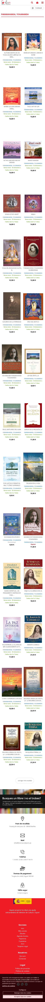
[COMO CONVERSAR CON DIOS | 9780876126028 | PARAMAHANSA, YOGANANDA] (12, 681)
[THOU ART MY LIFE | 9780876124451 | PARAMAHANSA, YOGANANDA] (33, 89)
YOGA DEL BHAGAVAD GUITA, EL (12, 269)
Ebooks (22, 933)
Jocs (22, 944)
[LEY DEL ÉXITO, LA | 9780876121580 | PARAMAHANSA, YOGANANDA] (33, 358)
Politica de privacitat (22, 968)
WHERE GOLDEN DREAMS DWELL (12, 108)
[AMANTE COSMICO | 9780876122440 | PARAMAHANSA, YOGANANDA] (33, 628)
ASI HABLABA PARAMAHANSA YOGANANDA (11, 377)
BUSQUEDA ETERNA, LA (33, 752)
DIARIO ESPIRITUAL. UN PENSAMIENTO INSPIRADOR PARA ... (12, 593)
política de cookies (8, 986)
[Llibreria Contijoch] (5, 3)
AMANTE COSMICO (33, 645)
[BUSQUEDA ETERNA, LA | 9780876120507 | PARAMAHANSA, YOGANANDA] (33, 735)
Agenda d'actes (22, 936)
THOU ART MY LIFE (33, 107)
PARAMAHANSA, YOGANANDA (12, 60)
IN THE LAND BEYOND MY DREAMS (12, 161)
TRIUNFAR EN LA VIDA (33, 483)
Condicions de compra (22, 974)
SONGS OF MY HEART (12, 214)
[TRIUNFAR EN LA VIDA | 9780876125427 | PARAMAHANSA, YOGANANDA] (33, 466)
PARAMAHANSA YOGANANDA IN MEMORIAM (33, 269)
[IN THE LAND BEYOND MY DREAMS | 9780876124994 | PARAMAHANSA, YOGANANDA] (12, 143)
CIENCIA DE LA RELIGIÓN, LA (33, 429)
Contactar (22, 959)
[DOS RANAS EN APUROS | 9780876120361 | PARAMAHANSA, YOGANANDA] (12, 520)
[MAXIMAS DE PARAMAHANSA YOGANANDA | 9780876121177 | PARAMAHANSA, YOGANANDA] (33, 520)
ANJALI (33, 214)
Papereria (22, 939)
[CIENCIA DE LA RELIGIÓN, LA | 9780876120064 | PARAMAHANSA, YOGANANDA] (33, 412)
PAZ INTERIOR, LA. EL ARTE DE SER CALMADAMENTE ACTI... (11, 646)
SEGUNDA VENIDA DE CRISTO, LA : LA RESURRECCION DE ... (33, 700)
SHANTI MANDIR (33, 160)
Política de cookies (22, 971)
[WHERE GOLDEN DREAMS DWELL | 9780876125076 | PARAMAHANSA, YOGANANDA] (12, 89)
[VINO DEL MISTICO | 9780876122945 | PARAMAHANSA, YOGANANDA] (33, 305)
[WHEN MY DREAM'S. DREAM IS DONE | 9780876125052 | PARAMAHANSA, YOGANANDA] (33, 36)
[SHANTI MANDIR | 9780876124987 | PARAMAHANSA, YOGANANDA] (33, 143)
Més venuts (22, 931)
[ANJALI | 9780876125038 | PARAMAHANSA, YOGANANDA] (33, 197)
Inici (22, 928)
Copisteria (22, 941)
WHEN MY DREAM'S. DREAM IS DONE (33, 54)
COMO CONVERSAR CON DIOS (12, 699)
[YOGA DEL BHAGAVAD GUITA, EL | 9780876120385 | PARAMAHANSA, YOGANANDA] (12, 251)
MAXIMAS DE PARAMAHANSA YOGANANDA (33, 538)
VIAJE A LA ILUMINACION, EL (33, 591)
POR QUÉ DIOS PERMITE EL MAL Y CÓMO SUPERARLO (11, 484)
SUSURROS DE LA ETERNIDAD (12, 322)
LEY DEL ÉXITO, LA (33, 376)
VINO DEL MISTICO (33, 322)
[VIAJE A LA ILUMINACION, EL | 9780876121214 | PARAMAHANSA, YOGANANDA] (33, 574)
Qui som (23, 956)
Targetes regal (22, 946)
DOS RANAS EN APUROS (12, 537)
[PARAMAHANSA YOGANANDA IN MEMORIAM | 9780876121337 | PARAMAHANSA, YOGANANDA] (33, 251)
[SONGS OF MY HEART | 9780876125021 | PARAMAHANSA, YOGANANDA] (12, 197)
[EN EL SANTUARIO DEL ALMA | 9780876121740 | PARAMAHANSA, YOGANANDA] (12, 412)
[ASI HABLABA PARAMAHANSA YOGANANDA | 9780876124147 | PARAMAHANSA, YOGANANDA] (12, 358)
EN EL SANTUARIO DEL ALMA (12, 429)
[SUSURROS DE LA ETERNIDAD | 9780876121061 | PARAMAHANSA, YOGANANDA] (12, 305)
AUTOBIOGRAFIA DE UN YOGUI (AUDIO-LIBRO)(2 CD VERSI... (12, 55)
